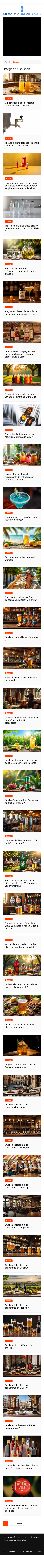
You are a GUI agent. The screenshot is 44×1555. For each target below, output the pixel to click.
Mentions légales (26, 1551)
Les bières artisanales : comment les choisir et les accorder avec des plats (21, 1508)
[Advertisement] (22, 39)
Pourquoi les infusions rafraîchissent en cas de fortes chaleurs (20, 271)
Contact (38, 1551)
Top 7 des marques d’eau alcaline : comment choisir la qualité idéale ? (22, 228)
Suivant (19, 1523)
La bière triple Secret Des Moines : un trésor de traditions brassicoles (21, 720)
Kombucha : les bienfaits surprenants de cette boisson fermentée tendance (19, 477)
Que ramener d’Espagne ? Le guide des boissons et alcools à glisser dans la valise (20, 354)
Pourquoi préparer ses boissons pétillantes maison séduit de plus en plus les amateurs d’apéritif (21, 186)
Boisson (8, 98)
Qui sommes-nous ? (10, 1551)
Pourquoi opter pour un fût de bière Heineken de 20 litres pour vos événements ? (21, 883)
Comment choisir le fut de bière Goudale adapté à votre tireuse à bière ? (21, 926)
